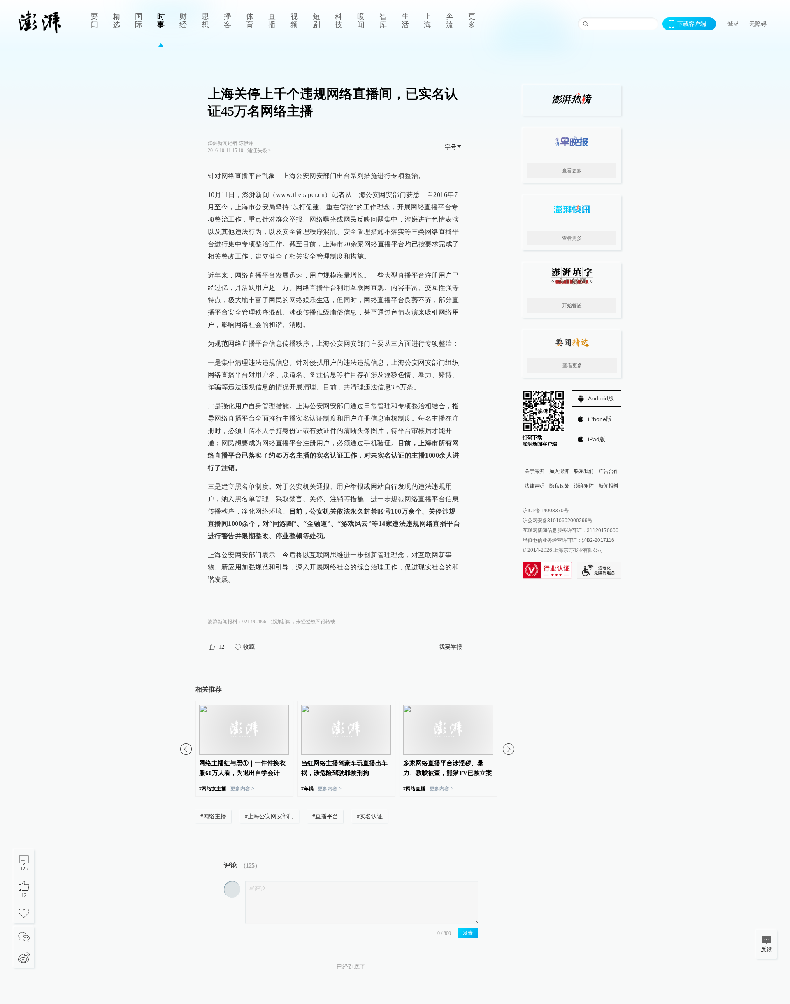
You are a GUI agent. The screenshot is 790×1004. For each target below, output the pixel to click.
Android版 (601, 398)
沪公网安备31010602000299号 (557, 520)
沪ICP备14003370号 (546, 511)
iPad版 (596, 439)
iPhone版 (600, 419)
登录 (733, 23)
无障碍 (758, 24)
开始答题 (572, 305)
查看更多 (572, 171)
